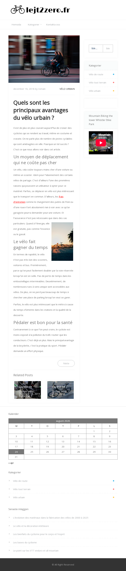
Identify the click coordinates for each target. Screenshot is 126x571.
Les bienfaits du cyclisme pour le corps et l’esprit (39, 534)
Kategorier (33, 24)
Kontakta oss (53, 24)
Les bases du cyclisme (25, 542)
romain (41, 88)
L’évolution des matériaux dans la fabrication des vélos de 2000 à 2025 (50, 517)
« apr (11, 462)
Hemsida (16, 24)
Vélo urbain (67, 88)
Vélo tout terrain (97, 82)
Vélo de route (96, 74)
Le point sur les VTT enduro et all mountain (36, 550)
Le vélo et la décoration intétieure (31, 525)
